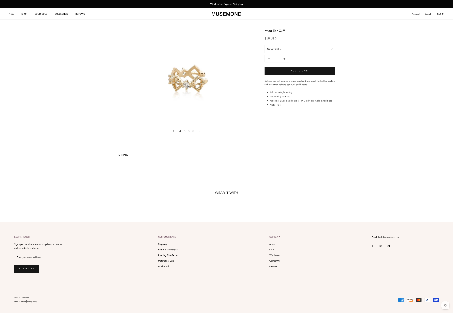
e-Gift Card (163, 266)
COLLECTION (61, 14)
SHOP (24, 14)
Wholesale (274, 255)
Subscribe (26, 268)
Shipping (162, 244)
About (272, 244)
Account (416, 14)
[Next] (199, 131)
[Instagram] (381, 246)
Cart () (440, 14)
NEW (11, 14)
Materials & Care (166, 260)
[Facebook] (373, 246)
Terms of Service (20, 301)
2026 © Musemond (21, 297)
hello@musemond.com (389, 237)
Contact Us (274, 260)
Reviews (273, 266)
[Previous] (173, 131)
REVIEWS (80, 14)
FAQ (271, 249)
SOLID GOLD (41, 14)
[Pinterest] (389, 246)
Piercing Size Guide (167, 255)
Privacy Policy (32, 301)
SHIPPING (123, 154)
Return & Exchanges (167, 249)
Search (428, 14)
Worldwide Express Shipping (226, 4)
